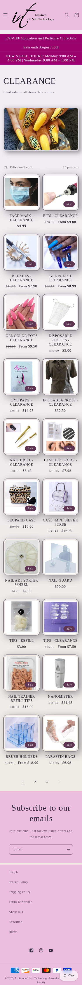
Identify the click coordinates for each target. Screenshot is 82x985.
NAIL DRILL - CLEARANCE (21, 462)
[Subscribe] (68, 849)
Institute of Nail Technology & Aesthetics (39, 978)
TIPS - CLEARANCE (60, 640)
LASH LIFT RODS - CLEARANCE (60, 462)
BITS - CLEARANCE (60, 216)
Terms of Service (20, 902)
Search (13, 872)
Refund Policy (18, 882)
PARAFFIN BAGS (60, 756)
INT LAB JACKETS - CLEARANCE (60, 402)
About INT (16, 912)
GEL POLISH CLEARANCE (60, 278)
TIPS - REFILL (21, 640)
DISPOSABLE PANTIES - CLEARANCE (60, 340)
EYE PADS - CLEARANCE (21, 402)
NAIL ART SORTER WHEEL (21, 582)
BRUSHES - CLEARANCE (21, 278)
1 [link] (23, 782)
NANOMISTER (60, 696)
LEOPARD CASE (21, 520)
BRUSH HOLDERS (21, 756)
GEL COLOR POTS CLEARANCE (22, 338)
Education (15, 922)
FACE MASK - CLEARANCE (22, 218)
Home (13, 931)
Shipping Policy (20, 892)
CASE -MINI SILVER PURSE (60, 522)
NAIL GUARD (60, 580)
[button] (5, 15)
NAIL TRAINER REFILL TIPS (21, 698)
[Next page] (59, 782)
